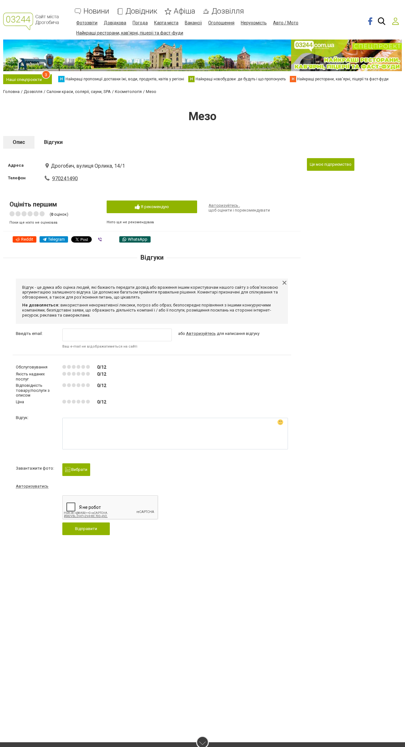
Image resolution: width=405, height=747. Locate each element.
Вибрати (78, 469)
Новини (96, 11)
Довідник (141, 11)
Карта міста (166, 22)
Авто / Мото (285, 22)
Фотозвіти (86, 22)
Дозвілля (228, 11)
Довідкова (115, 22)
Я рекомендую (154, 206)
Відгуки (53, 142)
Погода (140, 22)
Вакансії (193, 22)
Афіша (184, 11)
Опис (19, 142)
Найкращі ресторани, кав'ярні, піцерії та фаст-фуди (129, 32)
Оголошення (221, 22)
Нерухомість (254, 22)
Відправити (86, 528)
